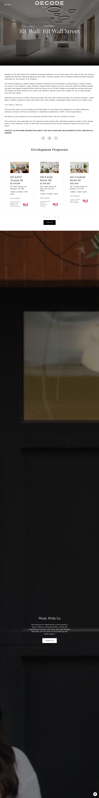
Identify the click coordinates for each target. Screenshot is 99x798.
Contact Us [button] (49, 640)
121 (55, 217)
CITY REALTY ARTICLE (13, 105)
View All (49, 222)
